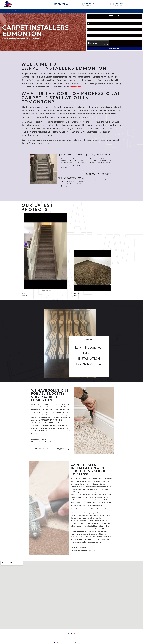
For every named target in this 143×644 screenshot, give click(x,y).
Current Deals (27, 10)
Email (88, 35)
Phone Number (91, 29)
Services (14, 10)
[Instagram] (71, 633)
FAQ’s (38, 10)
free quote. (76, 86)
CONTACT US (47, 412)
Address (89, 24)
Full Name (89, 18)
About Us (5, 10)
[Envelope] (74, 633)
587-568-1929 (90, 3)
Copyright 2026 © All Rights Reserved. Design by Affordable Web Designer (72, 637)
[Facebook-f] (68, 633)
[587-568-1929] (84, 4)
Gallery (46, 10)
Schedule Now (57, 10)
